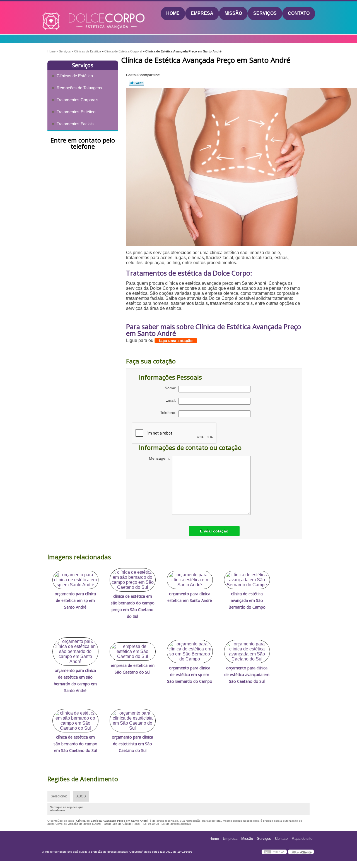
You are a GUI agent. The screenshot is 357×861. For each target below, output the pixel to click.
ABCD (81, 796)
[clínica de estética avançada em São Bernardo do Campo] (247, 580)
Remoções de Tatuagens (79, 87)
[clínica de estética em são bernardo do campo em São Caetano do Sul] (75, 720)
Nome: (171, 388)
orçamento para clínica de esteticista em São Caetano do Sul (132, 743)
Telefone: (169, 412)
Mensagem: (160, 458)
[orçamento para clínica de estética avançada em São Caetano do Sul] (247, 651)
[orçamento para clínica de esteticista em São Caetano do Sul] (133, 720)
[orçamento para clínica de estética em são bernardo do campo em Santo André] (75, 651)
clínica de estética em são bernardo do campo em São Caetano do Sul (75, 743)
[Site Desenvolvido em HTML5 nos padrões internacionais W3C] (274, 852)
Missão (233, 13)
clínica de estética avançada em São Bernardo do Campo (247, 600)
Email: (171, 400)
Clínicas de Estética (75, 75)
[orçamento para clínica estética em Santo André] (190, 580)
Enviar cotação (214, 531)
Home (173, 13)
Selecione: (59, 796)
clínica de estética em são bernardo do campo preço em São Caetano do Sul (133, 606)
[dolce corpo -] (74, 13)
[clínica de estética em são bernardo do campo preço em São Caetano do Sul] (133, 580)
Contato (299, 13)
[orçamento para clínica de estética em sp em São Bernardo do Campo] (190, 651)
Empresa (202, 13)
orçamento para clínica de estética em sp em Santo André (75, 600)
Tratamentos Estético (76, 111)
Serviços (265, 13)
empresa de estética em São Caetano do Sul (133, 669)
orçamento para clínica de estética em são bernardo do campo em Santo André (75, 680)
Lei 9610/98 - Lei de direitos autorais (167, 823)
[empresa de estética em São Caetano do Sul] (133, 651)
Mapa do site (301, 838)
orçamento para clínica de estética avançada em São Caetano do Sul (246, 674)
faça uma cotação (176, 340)
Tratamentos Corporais (77, 99)
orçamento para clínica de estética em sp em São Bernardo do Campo (189, 674)
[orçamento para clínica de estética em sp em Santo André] (75, 580)
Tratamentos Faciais (75, 123)
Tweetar (136, 83)
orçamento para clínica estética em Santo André (189, 597)
